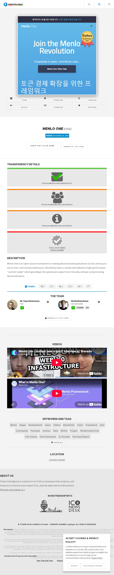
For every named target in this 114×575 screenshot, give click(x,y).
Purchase (35, 430)
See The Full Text (45, 561)
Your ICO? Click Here (42, 146)
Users (48, 424)
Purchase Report (81, 436)
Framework (91, 424)
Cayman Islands (57, 459)
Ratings (92, 107)
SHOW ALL (58, 442)
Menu (109, 4)
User (102, 424)
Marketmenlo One (89, 430)
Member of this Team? (58, 318)
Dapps (22, 424)
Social (24, 107)
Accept (74, 566)
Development (35, 424)
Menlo (13, 424)
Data (55, 430)
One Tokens (31, 436)
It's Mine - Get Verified (57, 250)
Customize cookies (92, 566)
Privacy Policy (97, 558)
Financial (58, 107)
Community (22, 430)
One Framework (48, 436)
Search (99, 4)
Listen (89, 4)
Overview (58, 100)
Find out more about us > (12, 489)
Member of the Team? (74, 146)
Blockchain (69, 424)
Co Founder (64, 436)
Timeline (92, 100)
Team (24, 100)
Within (64, 430)
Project (74, 430)
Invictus (46, 430)
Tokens (57, 424)
